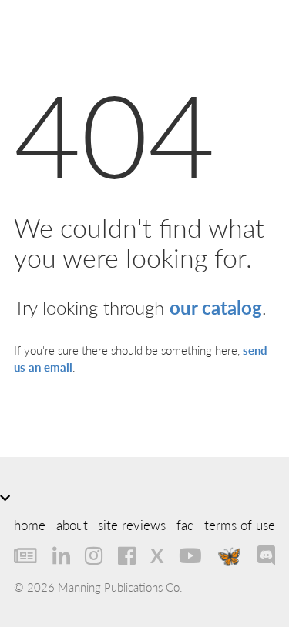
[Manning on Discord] (266, 555)
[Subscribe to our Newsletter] (25, 555)
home (29, 524)
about (72, 524)
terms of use (239, 524)
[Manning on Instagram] (93, 555)
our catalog (216, 307)
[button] (144, 497)
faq (185, 524)
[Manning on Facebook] (127, 555)
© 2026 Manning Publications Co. (98, 587)
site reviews (132, 524)
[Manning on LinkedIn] (61, 555)
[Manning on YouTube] (190, 555)
